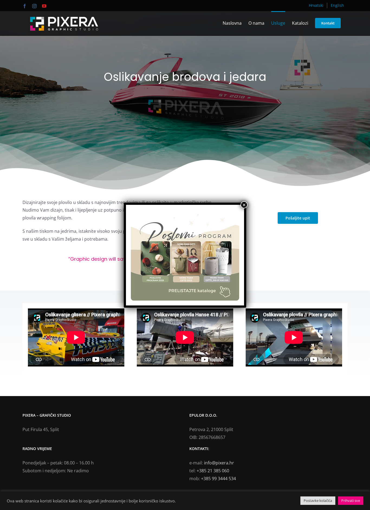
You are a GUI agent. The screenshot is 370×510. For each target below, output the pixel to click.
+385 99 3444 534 (218, 479)
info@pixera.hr (219, 463)
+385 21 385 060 (213, 471)
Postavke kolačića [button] (318, 500)
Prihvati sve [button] (350, 500)
